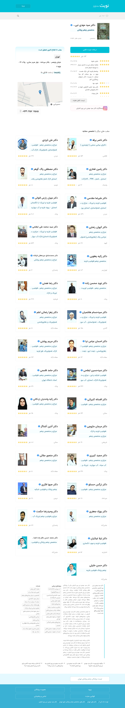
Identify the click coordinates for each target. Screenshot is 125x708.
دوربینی (58, 625)
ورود (23, 6)
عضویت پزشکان (40, 689)
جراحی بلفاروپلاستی (34, 617)
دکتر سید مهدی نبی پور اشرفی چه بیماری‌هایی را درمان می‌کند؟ (54, 664)
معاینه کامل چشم (35, 589)
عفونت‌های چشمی (55, 601)
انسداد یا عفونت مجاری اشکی (52, 632)
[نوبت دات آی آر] (101, 6)
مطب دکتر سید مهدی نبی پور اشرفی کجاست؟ (73, 664)
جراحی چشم (36, 620)
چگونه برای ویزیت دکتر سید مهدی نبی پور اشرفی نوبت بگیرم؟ (93, 664)
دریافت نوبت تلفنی (90, 49)
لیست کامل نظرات (79, 100)
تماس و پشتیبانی (40, 696)
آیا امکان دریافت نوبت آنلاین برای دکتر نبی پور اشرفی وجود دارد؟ (31, 664)
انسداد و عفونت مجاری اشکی (52, 629)
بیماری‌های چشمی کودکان (53, 622)
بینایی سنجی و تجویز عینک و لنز (31, 629)
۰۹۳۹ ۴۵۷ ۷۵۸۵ (31, 111)
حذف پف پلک (35, 632)
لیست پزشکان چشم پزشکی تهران (90, 679)
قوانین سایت (90, 696)
